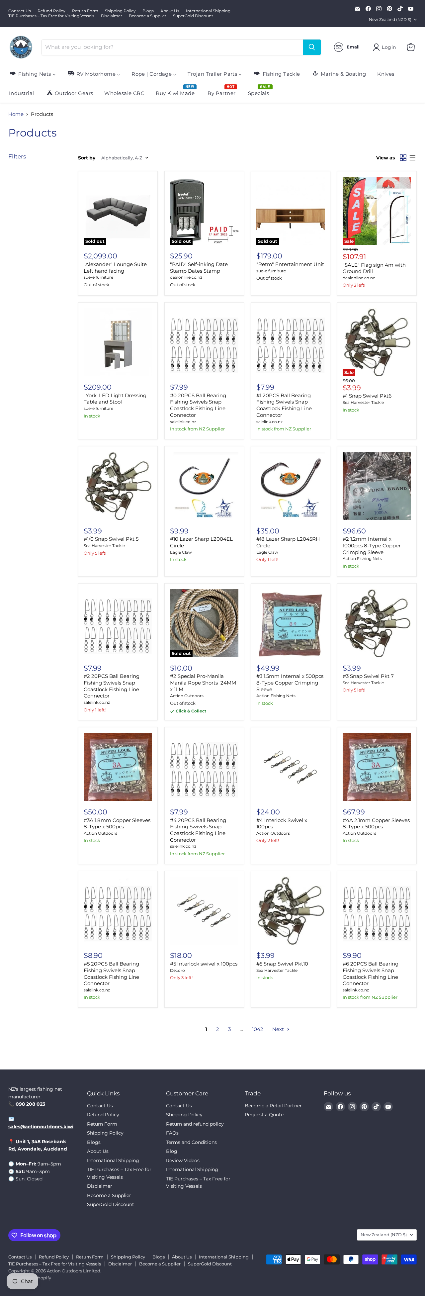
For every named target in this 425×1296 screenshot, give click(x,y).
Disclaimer (111, 16)
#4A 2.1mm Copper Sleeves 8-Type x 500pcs (376, 823)
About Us (169, 11)
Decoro (177, 970)
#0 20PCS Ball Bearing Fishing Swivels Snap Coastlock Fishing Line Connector (198, 405)
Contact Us (19, 11)
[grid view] (403, 158)
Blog (171, 1151)
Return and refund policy (195, 1124)
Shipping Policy (120, 11)
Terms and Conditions (191, 1142)
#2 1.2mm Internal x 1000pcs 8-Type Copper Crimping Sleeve (372, 545)
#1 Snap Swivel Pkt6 (367, 396)
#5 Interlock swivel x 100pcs (203, 964)
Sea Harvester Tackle (363, 402)
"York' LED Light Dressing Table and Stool (115, 398)
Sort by (86, 157)
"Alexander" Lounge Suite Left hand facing (115, 267)
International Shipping (208, 11)
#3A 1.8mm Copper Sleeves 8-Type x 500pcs (117, 823)
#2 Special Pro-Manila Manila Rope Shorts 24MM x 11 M (203, 682)
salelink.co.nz (183, 421)
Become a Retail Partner (273, 1106)
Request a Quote (264, 1115)
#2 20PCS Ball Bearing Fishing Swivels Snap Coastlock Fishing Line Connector (111, 686)
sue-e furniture (98, 277)
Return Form (85, 11)
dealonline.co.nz (186, 277)
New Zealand (390, 19)
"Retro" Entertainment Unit (290, 264)
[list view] (412, 158)
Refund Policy (51, 11)
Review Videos (183, 1160)
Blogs (148, 11)
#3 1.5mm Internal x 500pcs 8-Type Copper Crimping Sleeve (289, 682)
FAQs (172, 1133)
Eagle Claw (181, 552)
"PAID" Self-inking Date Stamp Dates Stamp (199, 267)
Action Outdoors (187, 695)
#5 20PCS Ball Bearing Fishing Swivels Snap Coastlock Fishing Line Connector (111, 973)
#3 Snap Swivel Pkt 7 (368, 676)
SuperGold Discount (193, 16)
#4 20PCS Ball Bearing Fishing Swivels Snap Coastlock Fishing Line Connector (198, 830)
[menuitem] (32, 73)
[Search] (312, 47)
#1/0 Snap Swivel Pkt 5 (111, 539)
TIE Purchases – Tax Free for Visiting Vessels (51, 16)
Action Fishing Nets (362, 558)
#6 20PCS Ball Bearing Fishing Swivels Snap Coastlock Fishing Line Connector (370, 973)
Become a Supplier (147, 16)
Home (16, 114)
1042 (257, 1029)
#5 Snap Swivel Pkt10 (282, 964)
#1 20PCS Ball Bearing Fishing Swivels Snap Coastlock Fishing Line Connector (284, 405)
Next (278, 1029)
